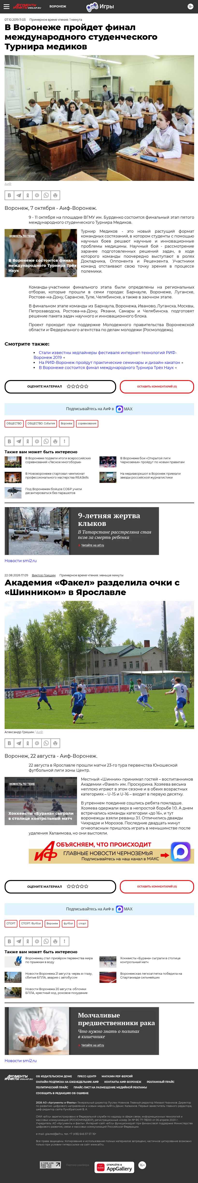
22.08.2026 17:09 (16, 575)
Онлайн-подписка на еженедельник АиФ (67, 1082)
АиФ (8, 184)
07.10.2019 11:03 (15, 19)
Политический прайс (52, 1087)
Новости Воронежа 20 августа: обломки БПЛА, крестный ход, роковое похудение (56, 991)
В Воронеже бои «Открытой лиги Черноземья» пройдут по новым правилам (152, 460)
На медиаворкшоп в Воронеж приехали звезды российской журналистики (150, 475)
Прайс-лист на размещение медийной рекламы (110, 1087)
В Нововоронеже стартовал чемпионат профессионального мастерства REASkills (57, 475)
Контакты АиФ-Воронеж (122, 1082)
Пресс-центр (87, 1076)
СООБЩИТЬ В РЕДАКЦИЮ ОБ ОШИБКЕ (62, 1093)
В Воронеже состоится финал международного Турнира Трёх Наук (106, 367)
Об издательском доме (54, 1076)
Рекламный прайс (160, 1082)
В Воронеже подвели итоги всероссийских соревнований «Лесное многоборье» (58, 460)
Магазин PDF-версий (117, 1076)
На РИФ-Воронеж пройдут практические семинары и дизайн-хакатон (109, 362)
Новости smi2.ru (21, 561)
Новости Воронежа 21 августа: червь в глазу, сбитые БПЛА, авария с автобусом (58, 975)
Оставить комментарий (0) (157, 386)
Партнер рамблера (77, 1164)
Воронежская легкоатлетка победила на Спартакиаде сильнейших (151, 975)
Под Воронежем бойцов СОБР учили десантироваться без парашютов (53, 491)
